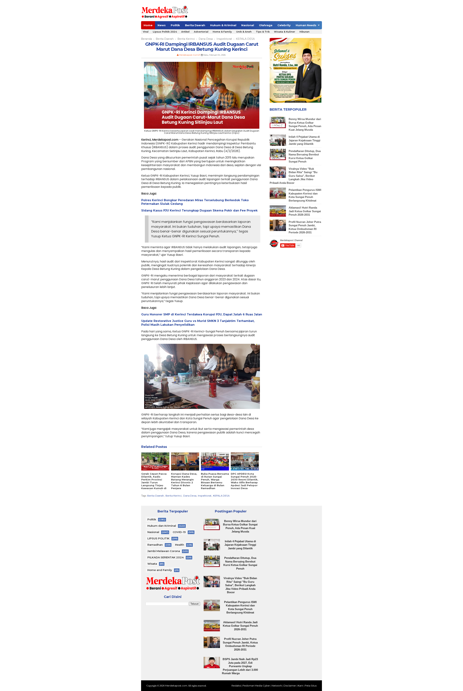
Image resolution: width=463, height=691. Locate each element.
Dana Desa (189, 495)
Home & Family (222, 31)
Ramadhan (155, 544)
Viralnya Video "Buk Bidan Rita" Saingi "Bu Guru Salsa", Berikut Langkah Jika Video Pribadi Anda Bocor (293, 175)
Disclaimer (290, 685)
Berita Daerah (195, 25)
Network (277, 685)
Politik (175, 25)
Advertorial (201, 31)
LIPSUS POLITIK (158, 538)
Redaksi (236, 685)
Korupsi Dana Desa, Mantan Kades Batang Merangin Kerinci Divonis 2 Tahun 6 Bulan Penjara (184, 481)
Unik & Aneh (244, 31)
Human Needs (306, 25)
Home (148, 25)
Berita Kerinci (173, 495)
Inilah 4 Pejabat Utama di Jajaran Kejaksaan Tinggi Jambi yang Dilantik (304, 140)
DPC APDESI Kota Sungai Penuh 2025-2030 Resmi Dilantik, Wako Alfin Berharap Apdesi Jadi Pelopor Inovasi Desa (244, 481)
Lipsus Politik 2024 (165, 31)
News (162, 25)
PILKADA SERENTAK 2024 (165, 557)
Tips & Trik (263, 31)
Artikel (185, 31)
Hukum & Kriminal (223, 25)
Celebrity (284, 25)
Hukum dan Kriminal (161, 525)
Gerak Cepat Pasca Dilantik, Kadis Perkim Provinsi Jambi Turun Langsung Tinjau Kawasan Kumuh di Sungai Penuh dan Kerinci (154, 483)
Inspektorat (204, 495)
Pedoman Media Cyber (256, 685)
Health (179, 544)
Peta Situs (311, 685)
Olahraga (265, 25)
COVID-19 (179, 532)
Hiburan (304, 31)
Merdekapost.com (176, 685)
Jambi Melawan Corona (163, 551)
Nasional (247, 25)
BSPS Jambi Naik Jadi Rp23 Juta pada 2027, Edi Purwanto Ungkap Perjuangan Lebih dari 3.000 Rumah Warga (240, 666)
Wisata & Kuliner (284, 31)
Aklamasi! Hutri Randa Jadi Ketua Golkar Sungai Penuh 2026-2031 (305, 211)
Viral (145, 31)
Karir (300, 685)
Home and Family (159, 570)
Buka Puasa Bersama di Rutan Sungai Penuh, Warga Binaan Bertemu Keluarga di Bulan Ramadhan (215, 481)
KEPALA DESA (221, 495)
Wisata (152, 563)
